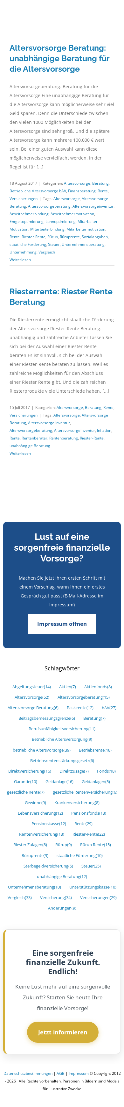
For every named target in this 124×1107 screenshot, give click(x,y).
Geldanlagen (96, 781)
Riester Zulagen (30, 844)
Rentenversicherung (41, 834)
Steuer (54, 244)
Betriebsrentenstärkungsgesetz (62, 760)
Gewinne (35, 802)
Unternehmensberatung (83, 244)
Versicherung (56, 897)
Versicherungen (24, 198)
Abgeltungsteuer (31, 686)
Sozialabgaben (95, 236)
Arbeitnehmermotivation (72, 214)
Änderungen (62, 908)
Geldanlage (59, 781)
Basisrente (80, 708)
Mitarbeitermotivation (85, 229)
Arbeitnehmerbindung (29, 214)
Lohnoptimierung (60, 221)
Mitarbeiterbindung (47, 229)
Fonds (106, 771)
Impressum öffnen (62, 623)
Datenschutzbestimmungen (27, 1073)
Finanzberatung (82, 191)
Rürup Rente (95, 844)
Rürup (52, 236)
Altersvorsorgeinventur (93, 206)
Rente (103, 191)
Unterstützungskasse (92, 887)
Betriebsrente (95, 750)
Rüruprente (70, 236)
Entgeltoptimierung (27, 221)
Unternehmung (23, 252)
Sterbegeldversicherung (48, 866)
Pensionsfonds (88, 813)
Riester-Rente (33, 236)
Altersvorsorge (77, 183)
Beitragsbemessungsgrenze (46, 718)
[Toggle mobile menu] (111, 14)
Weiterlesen (20, 259)
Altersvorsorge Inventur (49, 422)
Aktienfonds (98, 686)
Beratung (100, 183)
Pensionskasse (48, 823)
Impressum (79, 1073)
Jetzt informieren (62, 1032)
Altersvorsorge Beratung (33, 708)
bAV (109, 708)
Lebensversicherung (40, 813)
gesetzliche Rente (26, 792)
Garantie (25, 781)
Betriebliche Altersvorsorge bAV (38, 191)
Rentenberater (34, 438)
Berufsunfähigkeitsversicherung (62, 729)
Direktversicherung (29, 771)
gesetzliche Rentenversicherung (85, 792)
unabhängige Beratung (30, 445)
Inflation (104, 430)
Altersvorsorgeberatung (49, 206)
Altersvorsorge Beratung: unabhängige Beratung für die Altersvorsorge (59, 58)
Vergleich (46, 252)
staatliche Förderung (28, 244)
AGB (61, 1073)
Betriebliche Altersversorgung (62, 739)
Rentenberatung (63, 438)
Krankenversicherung (77, 802)
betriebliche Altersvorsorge (42, 750)
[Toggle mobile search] (100, 14)
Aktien (67, 686)
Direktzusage (74, 771)
